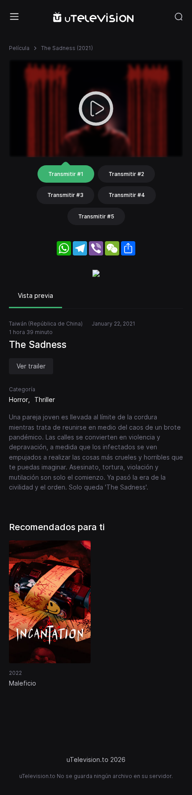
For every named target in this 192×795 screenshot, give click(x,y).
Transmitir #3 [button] (65, 195)
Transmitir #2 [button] (126, 174)
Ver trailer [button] (31, 366)
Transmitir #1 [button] (65, 174)
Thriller (44, 399)
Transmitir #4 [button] (127, 195)
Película (19, 48)
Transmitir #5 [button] (96, 216)
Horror (18, 399)
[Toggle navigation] (14, 16)
